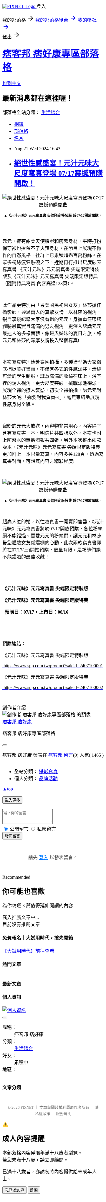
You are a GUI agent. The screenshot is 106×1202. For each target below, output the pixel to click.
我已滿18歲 (14, 1190)
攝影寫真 (48, 771)
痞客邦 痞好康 (17, 721)
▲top (7, 788)
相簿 (19, 124)
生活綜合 (50, 112)
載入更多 (12, 800)
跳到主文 (11, 83)
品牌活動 (48, 778)
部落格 (21, 131)
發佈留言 (12, 836)
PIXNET (27, 1107)
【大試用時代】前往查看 (28, 951)
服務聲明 (63, 1113)
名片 (19, 138)
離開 (34, 1190)
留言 (68, 755)
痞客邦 (55, 755)
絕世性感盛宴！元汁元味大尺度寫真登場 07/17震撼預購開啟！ (58, 173)
